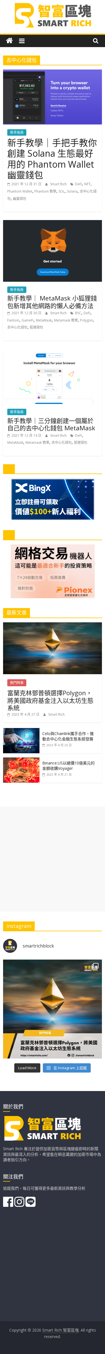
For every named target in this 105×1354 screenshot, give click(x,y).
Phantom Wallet (19, 191)
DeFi (78, 184)
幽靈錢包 (19, 198)
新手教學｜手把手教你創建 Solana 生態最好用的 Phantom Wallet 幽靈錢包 (52, 159)
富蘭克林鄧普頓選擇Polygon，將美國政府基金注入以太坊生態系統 (50, 700)
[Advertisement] (52, 859)
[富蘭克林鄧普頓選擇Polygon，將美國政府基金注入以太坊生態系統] (52, 625)
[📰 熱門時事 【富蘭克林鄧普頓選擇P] (52, 1009)
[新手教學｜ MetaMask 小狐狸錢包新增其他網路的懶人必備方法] (52, 223)
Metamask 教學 (66, 320)
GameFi (28, 320)
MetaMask (44, 320)
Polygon (86, 320)
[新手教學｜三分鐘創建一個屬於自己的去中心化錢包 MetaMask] (52, 352)
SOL (62, 191)
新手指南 (17, 132)
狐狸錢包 (36, 327)
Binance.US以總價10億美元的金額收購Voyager (68, 765)
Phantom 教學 (45, 191)
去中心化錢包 (17, 327)
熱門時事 (17, 682)
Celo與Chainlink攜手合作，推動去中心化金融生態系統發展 (68, 736)
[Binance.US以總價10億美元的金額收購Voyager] (21, 760)
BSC (78, 313)
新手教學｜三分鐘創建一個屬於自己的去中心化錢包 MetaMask (51, 424)
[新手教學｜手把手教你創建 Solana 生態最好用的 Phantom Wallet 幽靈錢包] (52, 73)
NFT (87, 184)
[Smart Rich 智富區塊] (9, 41)
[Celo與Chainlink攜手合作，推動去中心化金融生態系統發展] (21, 731)
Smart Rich (58, 184)
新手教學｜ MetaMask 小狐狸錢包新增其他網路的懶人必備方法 (52, 301)
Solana (72, 191)
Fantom (13, 320)
